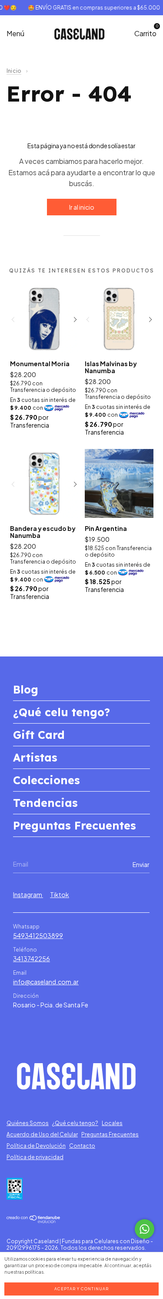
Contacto (82, 1146)
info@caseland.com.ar (46, 982)
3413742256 (31, 958)
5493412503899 (38, 935)
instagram (28, 894)
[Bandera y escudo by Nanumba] (44, 483)
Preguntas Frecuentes (74, 825)
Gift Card (39, 734)
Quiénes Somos (28, 1123)
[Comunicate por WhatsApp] (144, 1229)
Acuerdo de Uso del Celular (42, 1134)
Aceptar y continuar (81, 1288)
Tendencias (45, 802)
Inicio (14, 71)
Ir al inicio (81, 207)
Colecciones (46, 780)
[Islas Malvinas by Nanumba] (119, 318)
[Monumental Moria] (44, 318)
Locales (112, 1123)
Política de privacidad (35, 1157)
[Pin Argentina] (119, 483)
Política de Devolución (36, 1146)
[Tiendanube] (34, 1220)
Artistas (35, 757)
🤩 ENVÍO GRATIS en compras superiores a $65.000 (89, 7)
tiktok (59, 894)
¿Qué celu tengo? (61, 712)
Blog (25, 689)
